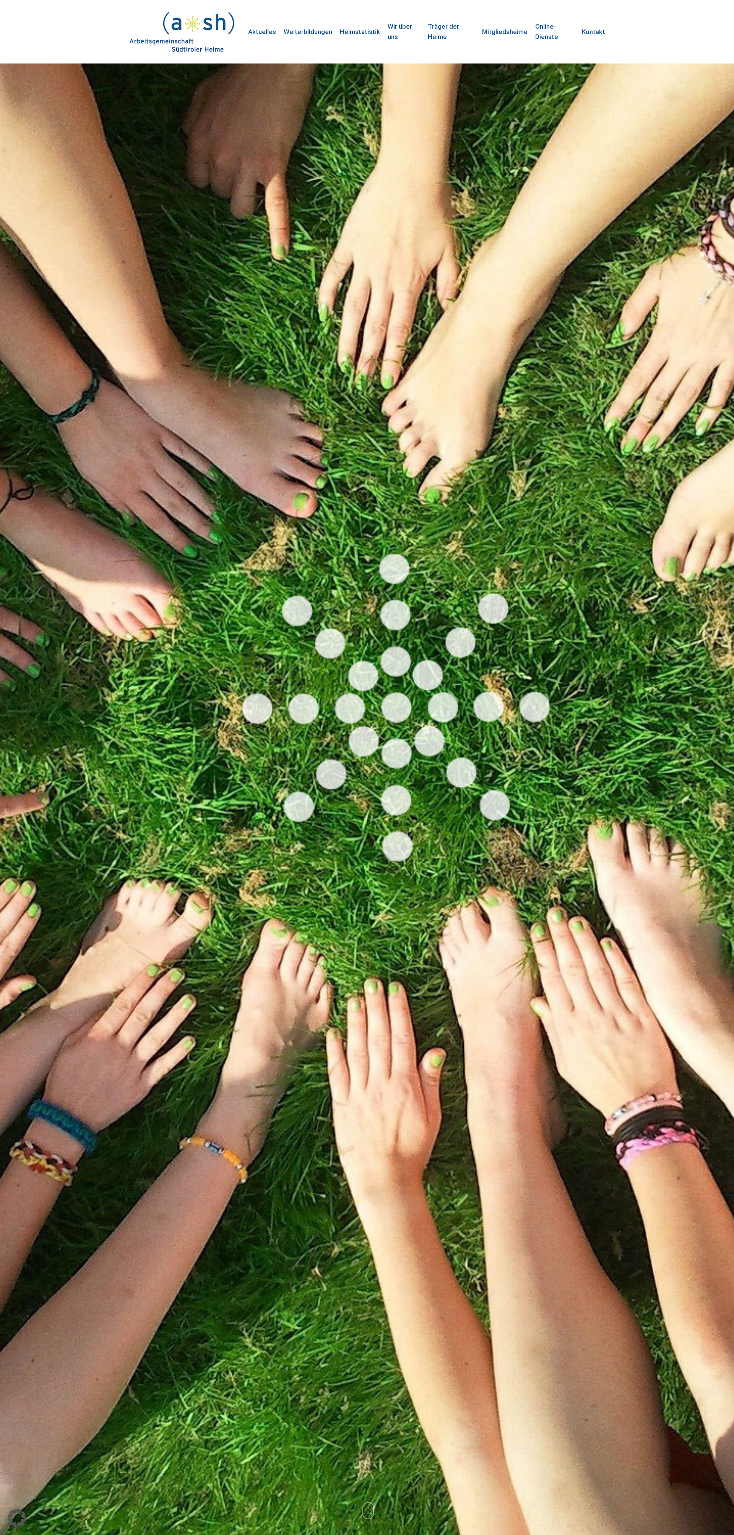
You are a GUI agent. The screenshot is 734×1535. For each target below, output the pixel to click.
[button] (17, 1518)
